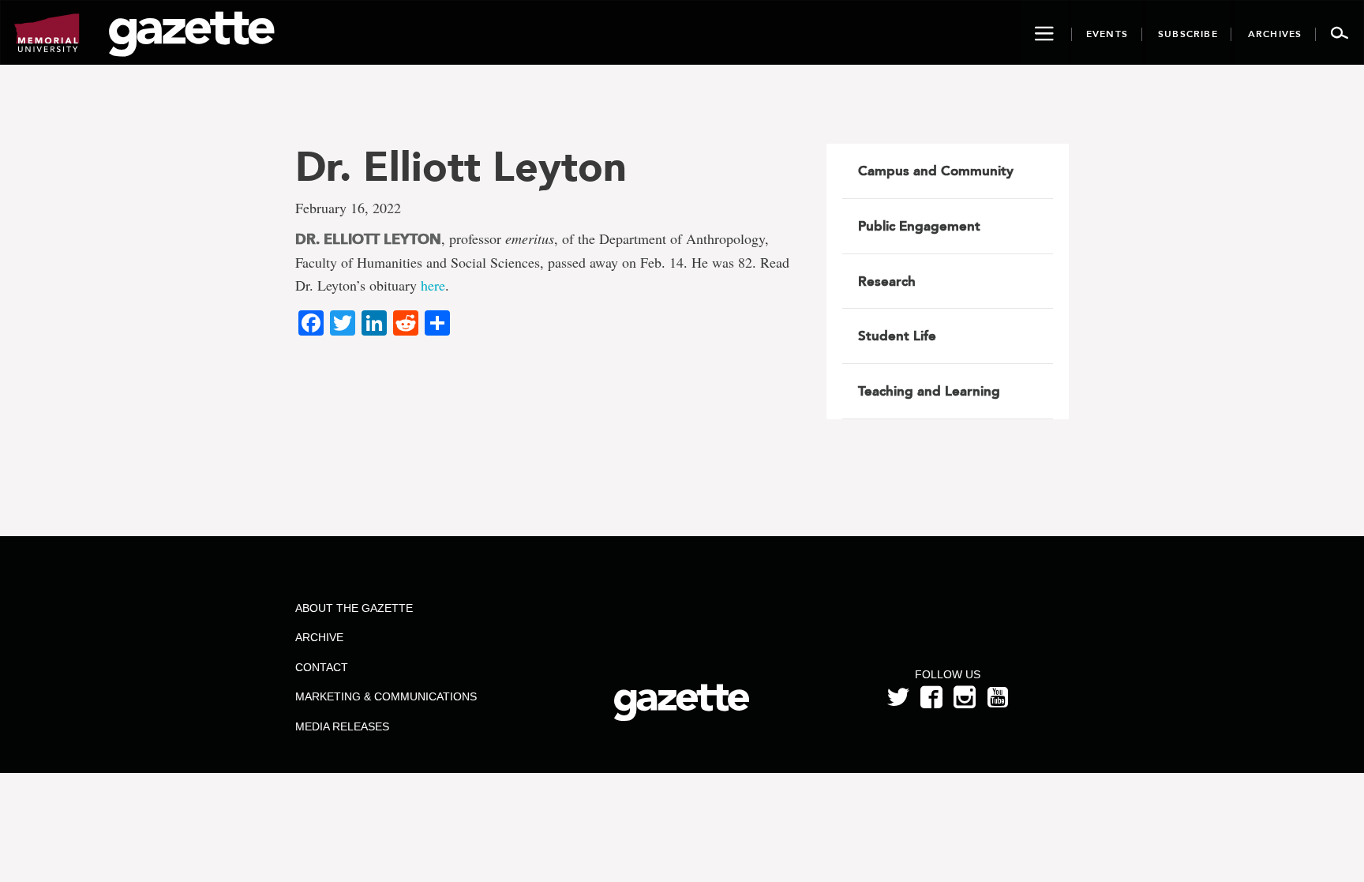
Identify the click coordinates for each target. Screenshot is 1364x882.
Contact (321, 667)
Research (887, 281)
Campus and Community (936, 170)
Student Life (897, 335)
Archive (319, 637)
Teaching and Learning (929, 391)
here (433, 285)
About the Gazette (354, 608)
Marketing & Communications (386, 696)
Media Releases (342, 726)
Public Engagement (919, 226)
